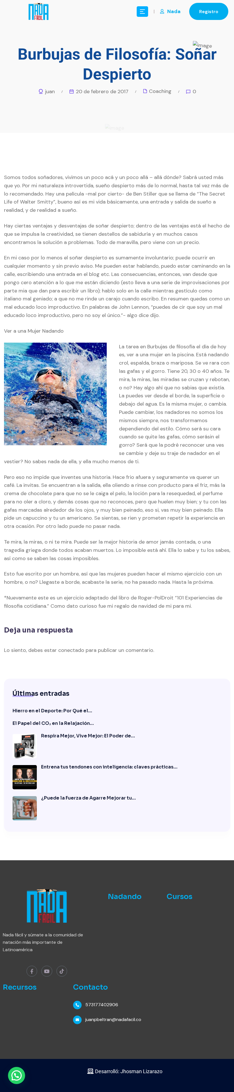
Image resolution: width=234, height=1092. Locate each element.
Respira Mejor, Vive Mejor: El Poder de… (88, 736)
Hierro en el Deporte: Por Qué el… (52, 711)
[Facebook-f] (32, 971)
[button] (16, 1075)
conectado (71, 650)
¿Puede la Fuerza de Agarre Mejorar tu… (88, 798)
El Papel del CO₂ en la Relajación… (53, 723)
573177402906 (101, 1005)
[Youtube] (46, 971)
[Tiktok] (62, 971)
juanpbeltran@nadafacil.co (113, 1019)
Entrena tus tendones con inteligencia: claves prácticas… (109, 767)
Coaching (160, 91)
